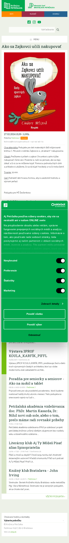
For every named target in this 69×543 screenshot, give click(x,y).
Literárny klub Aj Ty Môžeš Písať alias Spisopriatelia (35, 445)
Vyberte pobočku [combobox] (12, 521)
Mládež (33, 14)
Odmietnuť (34, 335)
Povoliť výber (34, 324)
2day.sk (13, 532)
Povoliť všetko (34, 314)
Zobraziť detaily (50, 303)
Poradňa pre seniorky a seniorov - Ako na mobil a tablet (36, 381)
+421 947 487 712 (36, 141)
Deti (11, 14)
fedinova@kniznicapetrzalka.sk (16, 141)
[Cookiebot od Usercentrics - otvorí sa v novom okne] (51, 205)
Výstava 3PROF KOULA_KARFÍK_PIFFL (28, 353)
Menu (36, 39)
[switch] (60, 270)
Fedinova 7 (15, 138)
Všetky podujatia (55, 497)
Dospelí (56, 14)
